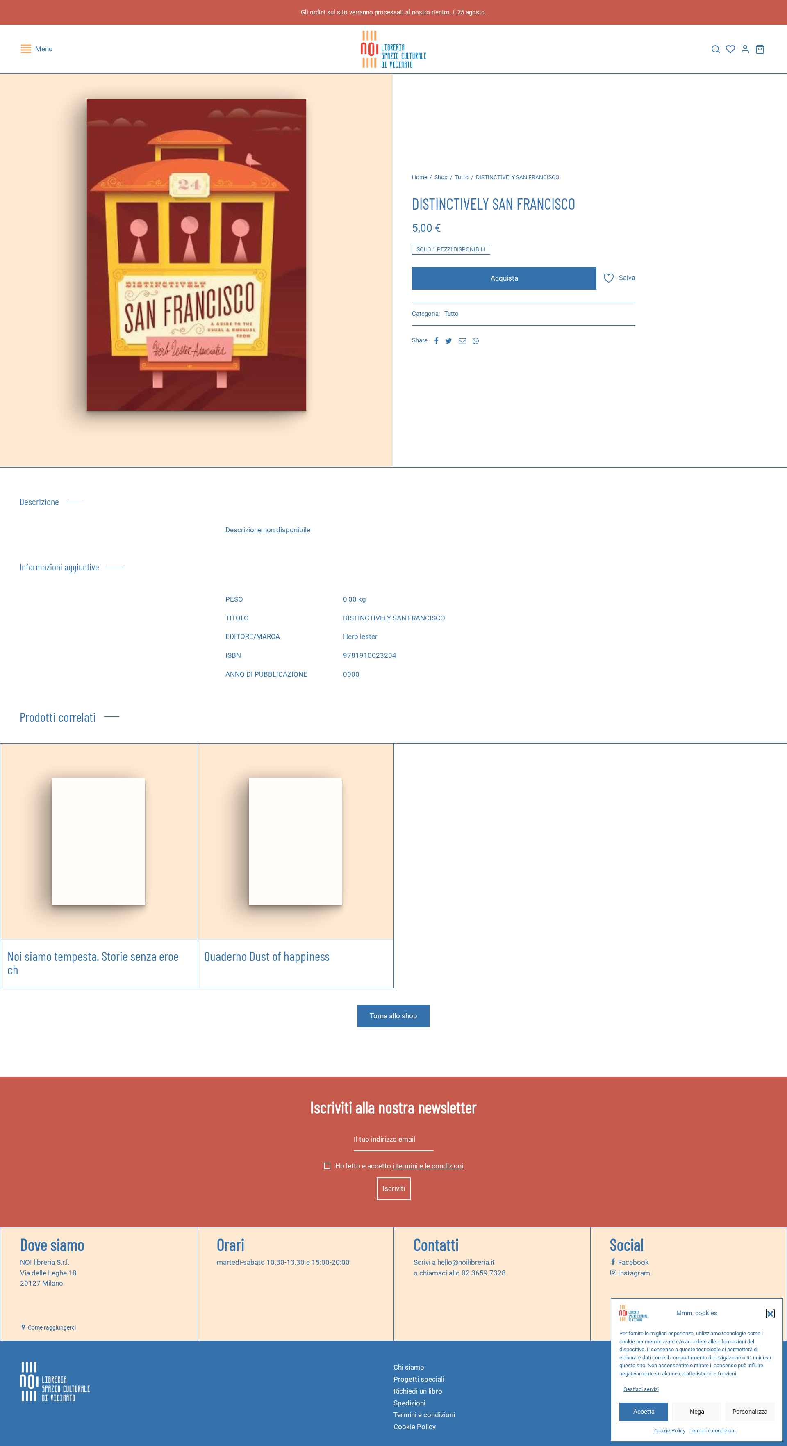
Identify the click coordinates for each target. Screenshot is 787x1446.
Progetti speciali (419, 1379)
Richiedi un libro (418, 1391)
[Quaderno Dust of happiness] (295, 841)
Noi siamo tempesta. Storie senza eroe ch (93, 962)
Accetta (644, 1411)
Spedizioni (409, 1403)
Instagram (633, 1272)
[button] (770, 1313)
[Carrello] (760, 49)
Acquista (504, 278)
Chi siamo (409, 1367)
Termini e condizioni (712, 1431)
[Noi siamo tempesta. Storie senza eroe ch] (98, 841)
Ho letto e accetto (398, 1166)
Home (419, 177)
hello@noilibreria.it (466, 1262)
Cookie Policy (669, 1431)
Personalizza (749, 1411)
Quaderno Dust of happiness (267, 955)
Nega (697, 1411)
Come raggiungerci (51, 1327)
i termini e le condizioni (428, 1166)
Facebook (632, 1262)
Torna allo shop (393, 1016)
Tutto (462, 177)
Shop (441, 177)
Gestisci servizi (641, 1389)
